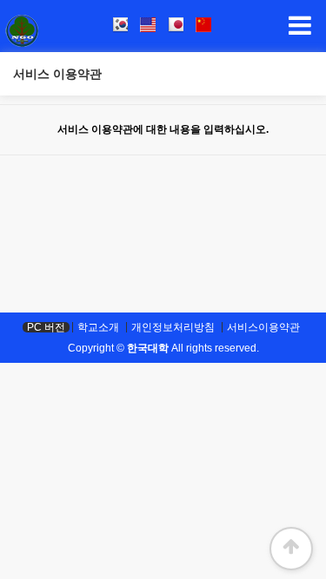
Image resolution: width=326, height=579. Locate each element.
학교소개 (98, 327)
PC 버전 (46, 327)
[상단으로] (291, 548)
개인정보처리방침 (173, 327)
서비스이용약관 (263, 327)
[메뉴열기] (300, 26)
